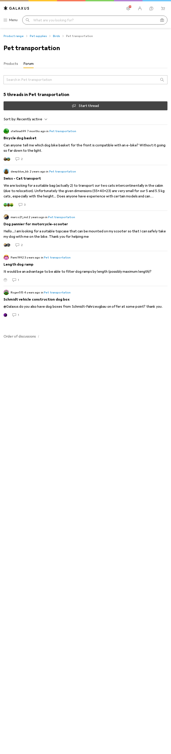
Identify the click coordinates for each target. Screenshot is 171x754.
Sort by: (10, 119)
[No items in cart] (163, 8)
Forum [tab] (28, 63)
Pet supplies (38, 36)
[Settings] (128, 8)
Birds (56, 36)
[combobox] (30, 119)
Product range (14, 36)
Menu (13, 20)
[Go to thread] (85, 145)
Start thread (89, 106)
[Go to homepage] (16, 8)
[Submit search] (27, 20)
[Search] (162, 79)
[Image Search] (162, 20)
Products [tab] (11, 63)
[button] (38, 336)
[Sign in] (139, 8)
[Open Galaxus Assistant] (151, 8)
